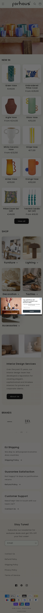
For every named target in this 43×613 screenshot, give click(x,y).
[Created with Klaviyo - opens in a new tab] (21, 314)
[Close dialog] (40, 299)
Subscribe (32, 311)
